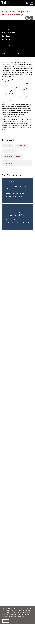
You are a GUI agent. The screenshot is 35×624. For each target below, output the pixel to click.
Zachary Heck (7, 39)
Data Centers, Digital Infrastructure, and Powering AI (17, 222)
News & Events (6, 24)
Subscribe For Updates (11, 53)
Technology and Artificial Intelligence (14, 196)
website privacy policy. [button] (17, 616)
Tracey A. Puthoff (8, 33)
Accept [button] (6, 621)
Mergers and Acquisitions (12, 156)
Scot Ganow (6, 36)
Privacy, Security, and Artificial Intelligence (14, 162)
